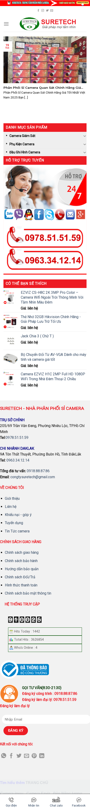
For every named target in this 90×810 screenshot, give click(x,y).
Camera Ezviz (38, 793)
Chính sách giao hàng (22, 552)
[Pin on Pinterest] (34, 756)
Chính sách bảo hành (21, 561)
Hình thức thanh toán (21, 585)
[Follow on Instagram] (42, 10)
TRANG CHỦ (37, 783)
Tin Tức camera (17, 531)
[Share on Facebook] (11, 756)
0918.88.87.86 (38, 471)
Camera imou (11, 793)
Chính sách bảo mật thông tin (28, 593)
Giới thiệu (12, 498)
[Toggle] (85, 136)
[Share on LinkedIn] (41, 756)
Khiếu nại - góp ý (18, 515)
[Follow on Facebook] (38, 10)
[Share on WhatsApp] (3, 756)
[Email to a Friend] (26, 756)
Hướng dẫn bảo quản (22, 569)
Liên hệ (10, 506)
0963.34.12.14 (17, 460)
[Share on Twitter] (18, 756)
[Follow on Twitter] (47, 10)
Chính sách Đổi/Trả (20, 577)
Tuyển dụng (14, 523)
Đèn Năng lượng (67, 793)
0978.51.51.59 (17, 437)
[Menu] (6, 23)
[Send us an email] (51, 10)
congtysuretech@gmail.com (32, 477)
